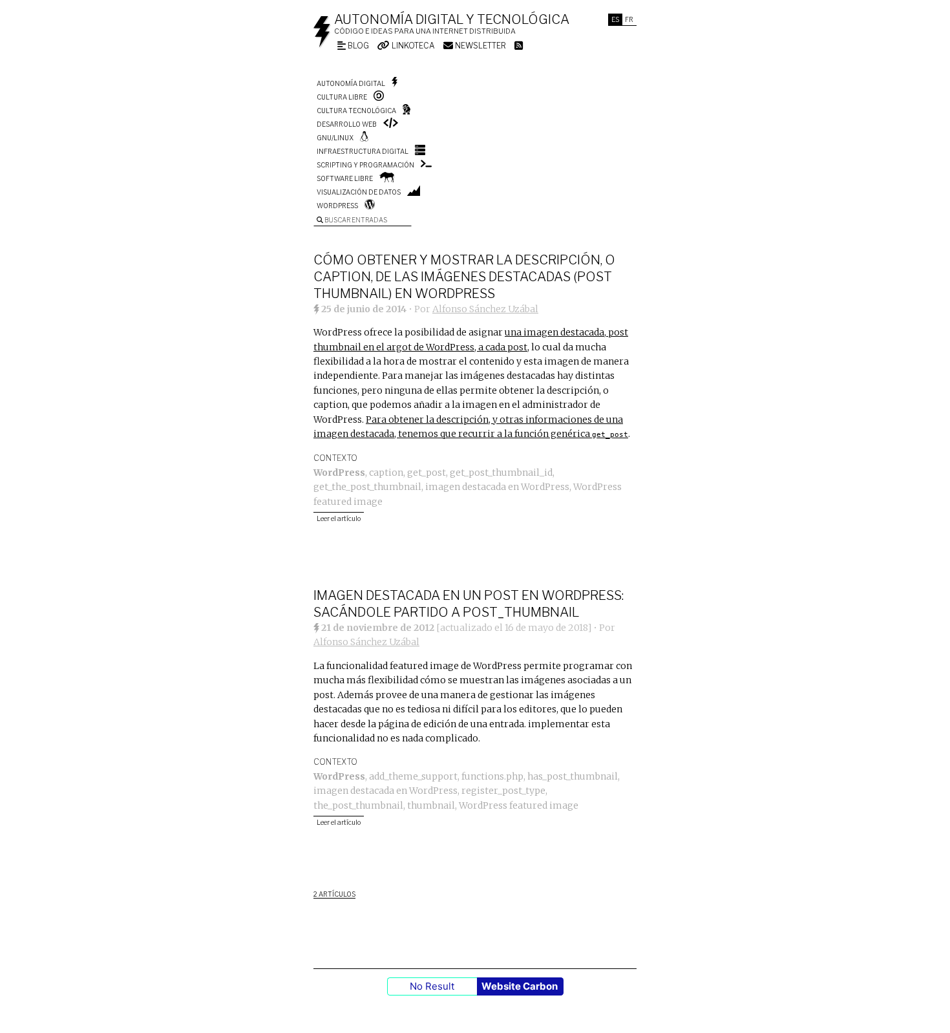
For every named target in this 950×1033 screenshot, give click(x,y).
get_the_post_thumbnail (367, 487)
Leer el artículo (339, 518)
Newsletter (479, 45)
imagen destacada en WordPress (497, 487)
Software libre (345, 178)
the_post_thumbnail (358, 805)
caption (386, 472)
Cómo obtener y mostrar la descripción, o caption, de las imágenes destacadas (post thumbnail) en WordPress (464, 276)
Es (615, 19)
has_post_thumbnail (572, 776)
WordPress (337, 205)
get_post (426, 472)
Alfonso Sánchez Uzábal (485, 309)
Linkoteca (412, 45)
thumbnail (431, 805)
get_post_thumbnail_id (501, 472)
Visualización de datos (359, 192)
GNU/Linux (335, 138)
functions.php (492, 776)
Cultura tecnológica (356, 110)
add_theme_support (413, 776)
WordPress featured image (518, 805)
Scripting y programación (365, 165)
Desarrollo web (347, 124)
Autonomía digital (351, 83)
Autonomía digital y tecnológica (451, 19)
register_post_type (503, 790)
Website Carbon (519, 986)
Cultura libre (342, 97)
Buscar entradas (355, 220)
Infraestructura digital (362, 151)
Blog (357, 45)
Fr (629, 19)
